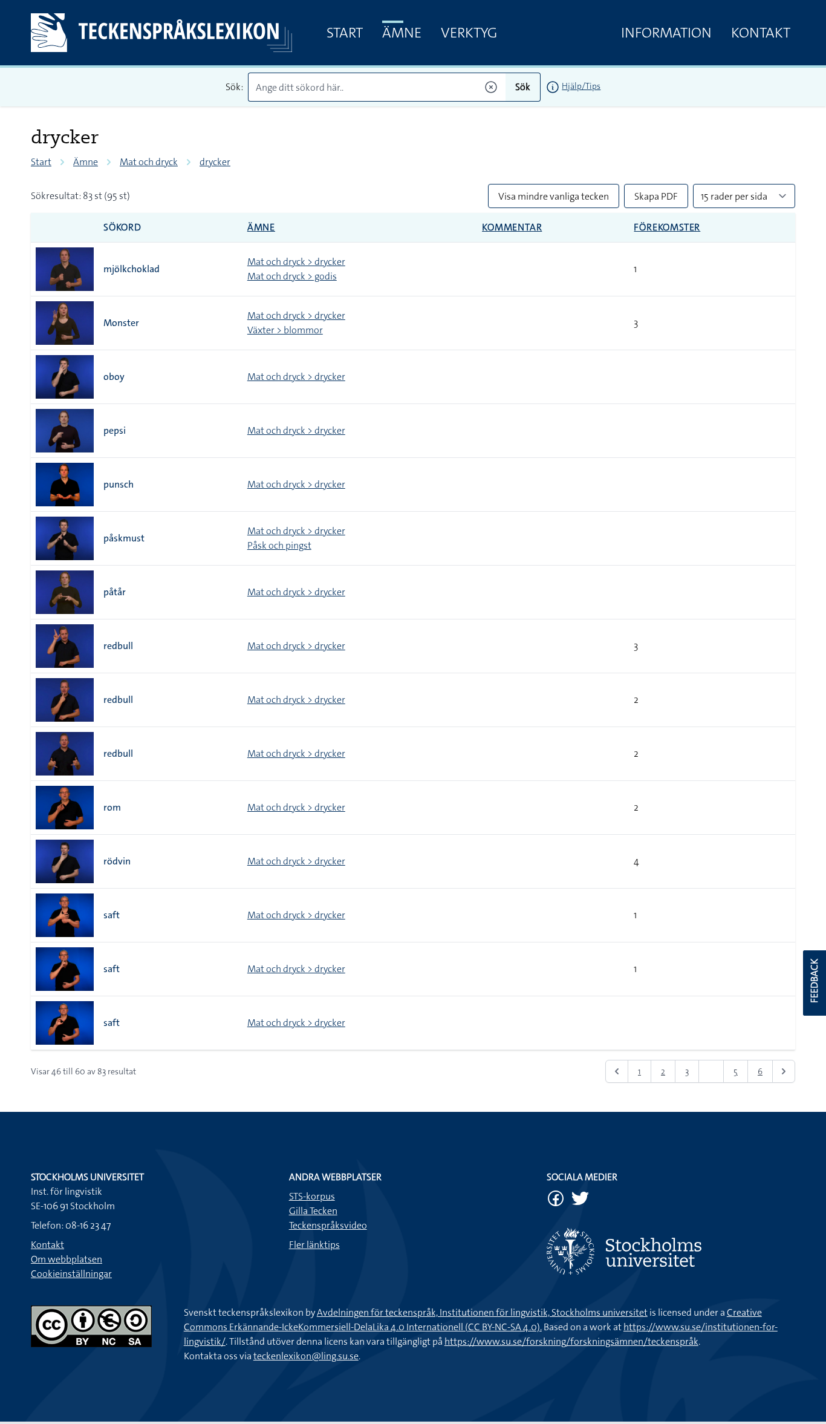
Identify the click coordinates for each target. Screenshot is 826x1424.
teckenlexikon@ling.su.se (306, 1356)
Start (345, 32)
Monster (121, 322)
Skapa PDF (656, 196)
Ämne (401, 32)
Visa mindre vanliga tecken (553, 196)
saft (111, 915)
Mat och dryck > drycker (296, 261)
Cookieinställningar (71, 1273)
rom (112, 807)
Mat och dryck (149, 161)
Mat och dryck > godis (292, 276)
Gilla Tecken (313, 1210)
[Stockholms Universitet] (671, 1251)
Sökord (122, 227)
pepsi (114, 430)
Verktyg (469, 32)
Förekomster (667, 227)
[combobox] (377, 87)
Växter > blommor (285, 330)
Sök (522, 86)
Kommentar (512, 227)
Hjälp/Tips (581, 85)
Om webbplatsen (66, 1259)
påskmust (124, 538)
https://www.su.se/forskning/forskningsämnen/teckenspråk (571, 1341)
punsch (118, 484)
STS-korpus (312, 1196)
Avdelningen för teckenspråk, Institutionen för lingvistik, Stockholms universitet (482, 1312)
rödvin (117, 861)
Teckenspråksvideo (328, 1225)
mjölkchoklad (131, 269)
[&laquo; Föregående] (616, 1071)
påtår (114, 592)
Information (666, 32)
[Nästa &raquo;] (783, 1071)
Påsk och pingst (279, 545)
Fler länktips (314, 1244)
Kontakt (760, 32)
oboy (114, 376)
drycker (215, 161)
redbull (118, 645)
